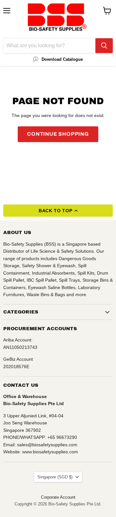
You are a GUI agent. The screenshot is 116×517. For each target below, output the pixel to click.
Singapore (54, 477)
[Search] (104, 45)
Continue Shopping (58, 134)
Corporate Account (58, 497)
